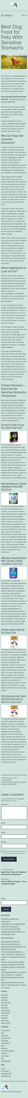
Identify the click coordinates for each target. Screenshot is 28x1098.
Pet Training (10, 784)
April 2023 (4, 995)
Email (3, 832)
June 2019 (4, 1015)
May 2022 (4, 997)
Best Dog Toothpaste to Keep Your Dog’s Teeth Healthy (13, 967)
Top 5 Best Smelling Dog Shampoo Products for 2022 (12, 977)
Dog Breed (4, 1035)
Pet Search (6, 15)
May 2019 (4, 1018)
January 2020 (5, 1010)
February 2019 (5, 1023)
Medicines (4, 1048)
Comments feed (6, 1073)
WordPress (17, 1091)
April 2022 (4, 1000)
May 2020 (4, 1005)
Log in (3, 1068)
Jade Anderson (7, 780)
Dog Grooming (14, 782)
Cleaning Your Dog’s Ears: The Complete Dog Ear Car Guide (13, 957)
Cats (2, 1033)
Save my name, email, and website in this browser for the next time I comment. (15, 852)
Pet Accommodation (7, 1051)
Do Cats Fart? (5, 921)
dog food (12, 157)
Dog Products (5, 1043)
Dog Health (22, 782)
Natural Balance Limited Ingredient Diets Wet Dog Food (13, 486)
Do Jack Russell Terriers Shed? (10, 929)
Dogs (2, 1045)
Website (3, 842)
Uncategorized (5, 1061)
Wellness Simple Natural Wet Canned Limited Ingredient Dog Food (13, 560)
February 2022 (5, 1002)
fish (6, 187)
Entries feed (5, 1071)
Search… (4, 898)
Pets (15, 784)
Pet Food (3, 784)
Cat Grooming (5, 1030)
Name (3, 823)
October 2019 (5, 1013)
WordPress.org (5, 1076)
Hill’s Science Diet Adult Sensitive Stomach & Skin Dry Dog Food (13, 699)
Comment (5, 804)
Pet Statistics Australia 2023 (10, 919)
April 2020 (4, 1007)
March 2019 (5, 1020)
